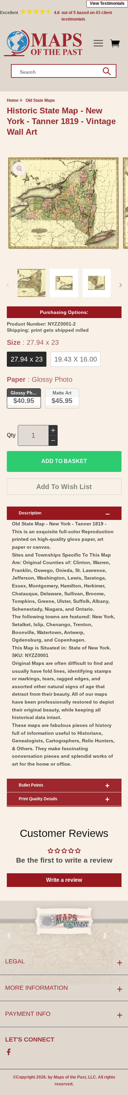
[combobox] (63, 71)
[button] (98, 43)
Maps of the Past (70, 1077)
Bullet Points (31, 785)
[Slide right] (120, 285)
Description (30, 513)
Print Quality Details (38, 798)
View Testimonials (107, 3)
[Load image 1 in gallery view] (31, 283)
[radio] (26, 359)
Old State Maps (40, 100)
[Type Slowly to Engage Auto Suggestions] (106, 71)
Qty (11, 435)
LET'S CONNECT (29, 1039)
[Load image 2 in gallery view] (64, 283)
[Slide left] (7, 285)
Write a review (64, 880)
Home (12, 100)
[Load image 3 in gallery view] (97, 283)
